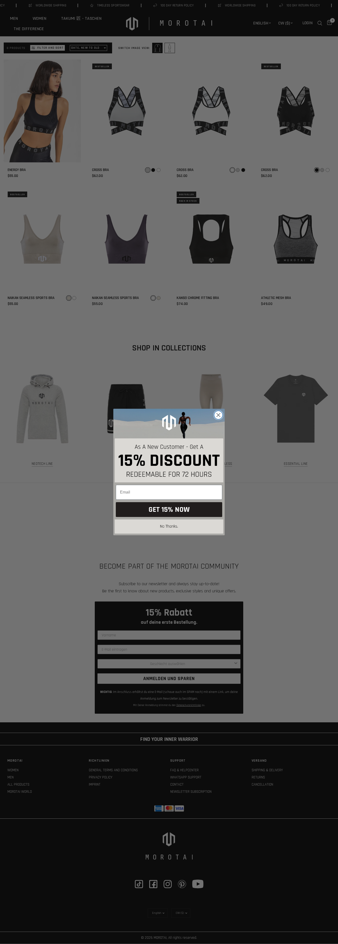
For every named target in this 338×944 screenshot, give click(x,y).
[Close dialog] (218, 415)
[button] (169, 527)
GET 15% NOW (169, 509)
